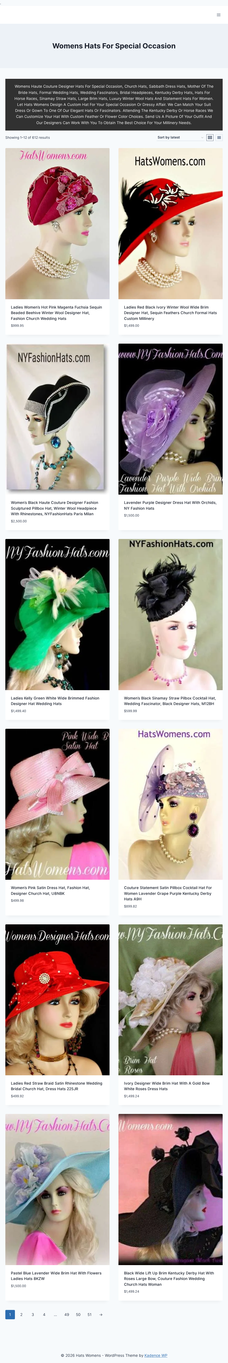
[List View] (219, 137)
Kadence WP (156, 1355)
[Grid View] (210, 137)
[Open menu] (218, 15)
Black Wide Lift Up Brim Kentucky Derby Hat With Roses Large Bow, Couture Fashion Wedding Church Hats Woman (169, 1279)
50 (78, 1314)
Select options (25, 914)
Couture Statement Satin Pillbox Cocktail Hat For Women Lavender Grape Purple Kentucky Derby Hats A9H (168, 893)
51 (90, 1314)
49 (66, 1314)
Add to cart (135, 529)
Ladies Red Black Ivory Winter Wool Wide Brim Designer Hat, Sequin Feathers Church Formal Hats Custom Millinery (170, 313)
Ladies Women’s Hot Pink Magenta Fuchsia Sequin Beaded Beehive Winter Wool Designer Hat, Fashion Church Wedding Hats (56, 313)
